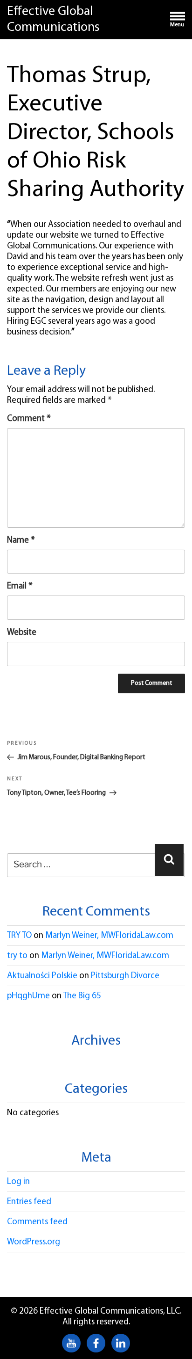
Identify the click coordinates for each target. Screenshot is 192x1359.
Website (21, 632)
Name (21, 540)
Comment (29, 418)
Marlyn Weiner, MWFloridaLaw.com (109, 935)
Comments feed (37, 1222)
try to (17, 956)
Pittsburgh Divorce (125, 976)
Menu (177, 24)
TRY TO (19, 935)
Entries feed (29, 1202)
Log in (18, 1181)
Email (20, 586)
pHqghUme (28, 996)
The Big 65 (82, 996)
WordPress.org (33, 1242)
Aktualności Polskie (42, 976)
